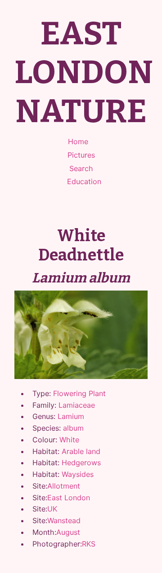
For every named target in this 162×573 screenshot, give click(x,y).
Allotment (63, 485)
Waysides (78, 474)
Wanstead (64, 520)
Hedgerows (81, 462)
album (73, 427)
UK (52, 508)
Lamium (71, 416)
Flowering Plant (79, 393)
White (69, 439)
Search (81, 168)
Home (78, 141)
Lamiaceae (76, 405)
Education (84, 181)
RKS (88, 543)
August (68, 532)
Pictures (81, 154)
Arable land (81, 451)
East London (68, 497)
